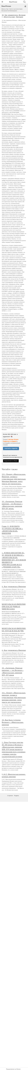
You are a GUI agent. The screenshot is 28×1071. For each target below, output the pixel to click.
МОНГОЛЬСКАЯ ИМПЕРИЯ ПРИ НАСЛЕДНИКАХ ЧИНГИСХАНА (14, 606)
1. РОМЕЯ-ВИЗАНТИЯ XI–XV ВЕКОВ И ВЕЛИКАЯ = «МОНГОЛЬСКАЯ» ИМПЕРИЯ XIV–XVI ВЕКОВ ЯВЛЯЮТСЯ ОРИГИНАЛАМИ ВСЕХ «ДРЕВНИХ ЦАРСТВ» (14, 560)
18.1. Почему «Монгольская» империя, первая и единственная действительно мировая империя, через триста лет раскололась (14, 697)
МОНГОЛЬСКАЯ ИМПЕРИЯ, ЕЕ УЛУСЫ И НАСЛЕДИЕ (14, 629)
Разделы (16, 795)
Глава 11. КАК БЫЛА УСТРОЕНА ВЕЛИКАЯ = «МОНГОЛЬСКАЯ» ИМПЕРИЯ (12, 529)
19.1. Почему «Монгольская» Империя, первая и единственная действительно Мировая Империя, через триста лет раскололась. (14, 479)
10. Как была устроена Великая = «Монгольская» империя (13, 722)
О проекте (10, 795)
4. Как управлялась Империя (14, 586)
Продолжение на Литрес (11, 460)
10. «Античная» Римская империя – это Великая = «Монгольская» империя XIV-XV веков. (12, 505)
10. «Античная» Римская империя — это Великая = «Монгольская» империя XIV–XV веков (12, 671)
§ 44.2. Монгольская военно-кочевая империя (14, 775)
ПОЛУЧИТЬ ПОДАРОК (10, 448)
